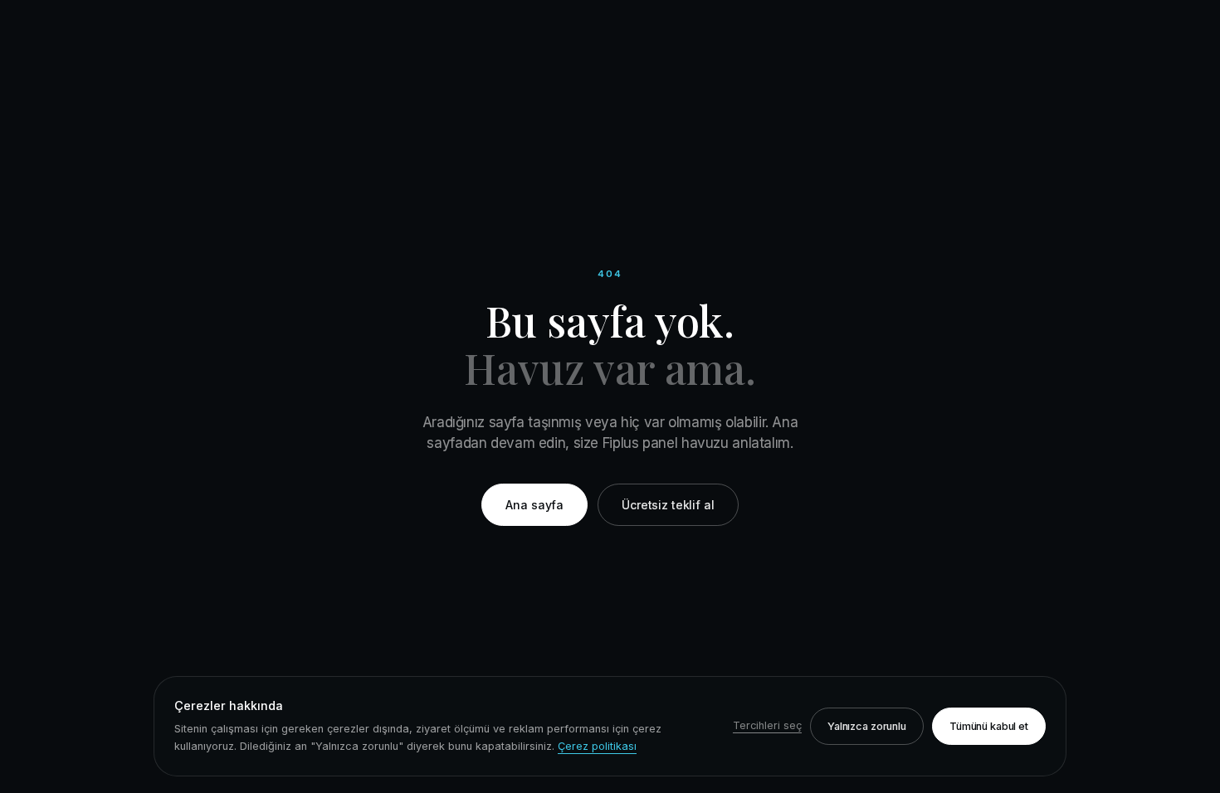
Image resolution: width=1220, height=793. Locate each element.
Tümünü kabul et (988, 726)
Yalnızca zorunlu (866, 726)
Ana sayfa (534, 505)
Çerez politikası (597, 746)
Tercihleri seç (767, 725)
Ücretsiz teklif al (668, 505)
